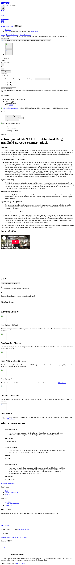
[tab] (39, 83)
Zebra (11, 105)
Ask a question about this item (14, 118)
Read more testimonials (8, 483)
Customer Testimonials (12, 504)
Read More (34, 31)
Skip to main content (7, 26)
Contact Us (8, 505)
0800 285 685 (5, 525)
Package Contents (12, 131)
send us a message (23, 529)
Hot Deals (8, 30)
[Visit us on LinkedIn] (7, 547)
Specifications (11, 129)
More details (62, 383)
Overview (10, 127)
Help (6, 491)
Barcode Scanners (25, 35)
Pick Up (10, 85)
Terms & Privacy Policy (22, 563)
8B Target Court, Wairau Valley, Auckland (14, 537)
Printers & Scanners (12, 35)
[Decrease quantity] (2, 64)
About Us (8, 502)
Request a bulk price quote (13, 116)
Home (3, 35)
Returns (7, 494)
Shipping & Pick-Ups (11, 492)
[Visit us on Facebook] (3, 547)
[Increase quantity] (2, 69)
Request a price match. (42, 79)
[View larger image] (26, 40)
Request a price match (11, 120)
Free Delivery (11, 83)
